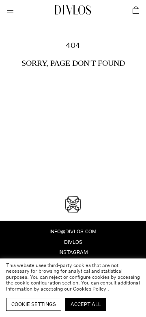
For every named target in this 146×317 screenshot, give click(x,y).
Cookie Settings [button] (33, 304)
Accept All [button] (86, 304)
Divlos (73, 242)
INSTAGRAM (73, 252)
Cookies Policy (90, 289)
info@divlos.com (73, 231)
